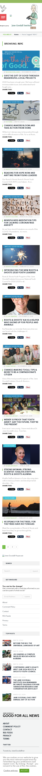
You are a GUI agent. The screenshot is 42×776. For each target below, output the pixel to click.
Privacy (5, 620)
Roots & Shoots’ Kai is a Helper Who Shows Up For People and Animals (21, 322)
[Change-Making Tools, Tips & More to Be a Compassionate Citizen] (21, 355)
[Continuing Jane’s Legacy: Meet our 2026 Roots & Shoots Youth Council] (6, 667)
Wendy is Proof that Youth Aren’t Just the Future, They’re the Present (21, 422)
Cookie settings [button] (11, 771)
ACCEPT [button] (24, 770)
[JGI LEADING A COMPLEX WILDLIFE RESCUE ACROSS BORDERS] (6, 654)
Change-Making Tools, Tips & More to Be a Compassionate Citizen (20, 372)
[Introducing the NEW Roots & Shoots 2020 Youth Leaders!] (21, 255)
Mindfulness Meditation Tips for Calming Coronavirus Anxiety (20, 222)
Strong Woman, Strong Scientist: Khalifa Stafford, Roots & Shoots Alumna (19, 472)
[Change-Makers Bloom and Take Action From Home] (21, 110)
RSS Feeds (6, 616)
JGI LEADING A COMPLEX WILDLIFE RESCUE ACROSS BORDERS (24, 657)
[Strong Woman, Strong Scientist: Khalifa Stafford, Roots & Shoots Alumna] (21, 454)
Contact (5, 611)
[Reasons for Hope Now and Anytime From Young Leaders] (21, 158)
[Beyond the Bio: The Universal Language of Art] (6, 643)
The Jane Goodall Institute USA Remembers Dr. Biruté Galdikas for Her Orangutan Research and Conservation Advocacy (26, 685)
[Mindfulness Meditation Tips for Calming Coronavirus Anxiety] (21, 205)
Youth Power (10, 446)
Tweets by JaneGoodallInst (13, 751)
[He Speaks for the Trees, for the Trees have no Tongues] (21, 506)
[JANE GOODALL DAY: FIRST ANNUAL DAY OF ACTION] (6, 697)
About (4, 602)
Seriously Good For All (13, 52)
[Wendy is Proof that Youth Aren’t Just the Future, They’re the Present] (21, 404)
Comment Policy (8, 607)
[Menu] (3, 17)
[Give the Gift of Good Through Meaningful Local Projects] (21, 60)
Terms (4, 625)
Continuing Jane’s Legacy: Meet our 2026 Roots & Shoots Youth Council (26, 670)
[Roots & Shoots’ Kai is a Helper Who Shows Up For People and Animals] (21, 305)
